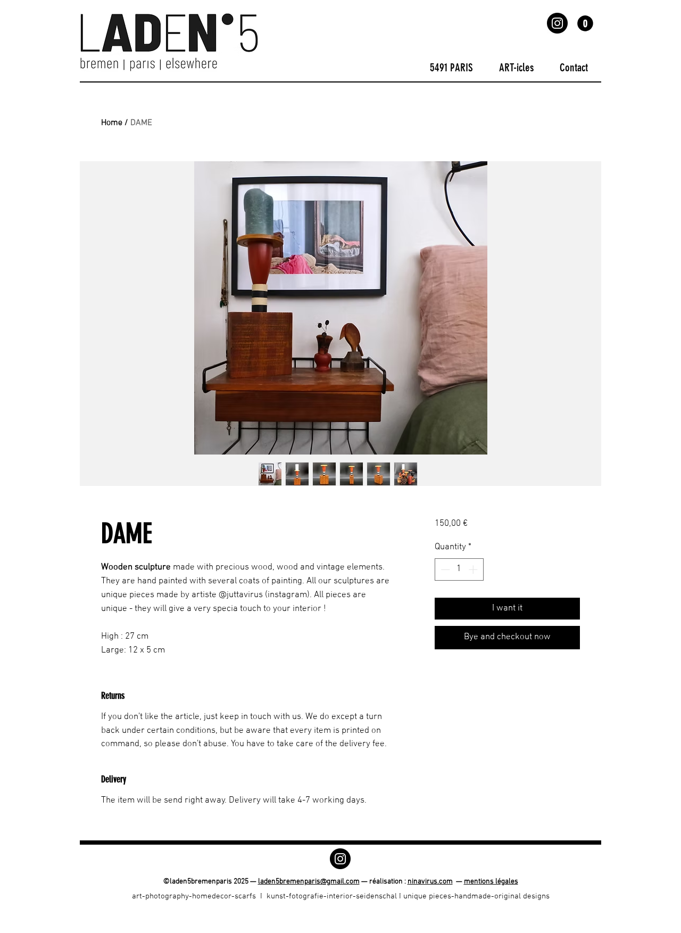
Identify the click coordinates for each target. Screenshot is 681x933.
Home (111, 123)
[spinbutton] (459, 569)
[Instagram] (557, 23)
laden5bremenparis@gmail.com (309, 881)
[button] (585, 23)
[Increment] (474, 569)
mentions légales (491, 881)
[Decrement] (444, 569)
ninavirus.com (430, 881)
